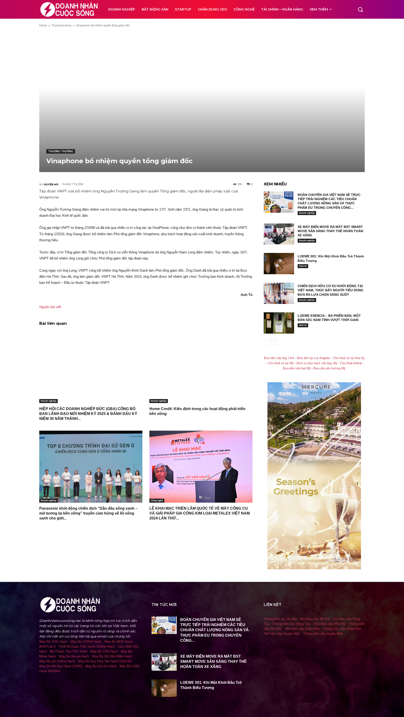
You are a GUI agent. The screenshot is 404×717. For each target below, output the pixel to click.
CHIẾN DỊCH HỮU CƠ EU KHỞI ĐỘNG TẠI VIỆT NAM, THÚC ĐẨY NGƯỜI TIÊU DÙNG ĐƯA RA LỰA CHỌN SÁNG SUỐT (330, 290)
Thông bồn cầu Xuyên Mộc (323, 633)
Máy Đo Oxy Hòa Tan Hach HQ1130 (104, 661)
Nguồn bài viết (50, 307)
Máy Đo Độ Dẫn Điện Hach (112, 656)
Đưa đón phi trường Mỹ (330, 368)
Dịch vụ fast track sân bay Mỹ (316, 363)
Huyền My (51, 184)
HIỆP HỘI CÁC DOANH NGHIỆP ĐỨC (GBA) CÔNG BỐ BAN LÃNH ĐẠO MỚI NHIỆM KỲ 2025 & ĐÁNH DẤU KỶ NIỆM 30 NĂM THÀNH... (88, 414)
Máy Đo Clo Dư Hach (101, 666)
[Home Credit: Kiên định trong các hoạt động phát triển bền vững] (200, 367)
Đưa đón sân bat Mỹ (297, 368)
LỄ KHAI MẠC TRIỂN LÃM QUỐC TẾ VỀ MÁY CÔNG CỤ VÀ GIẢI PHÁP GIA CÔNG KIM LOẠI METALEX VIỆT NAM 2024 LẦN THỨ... (199, 513)
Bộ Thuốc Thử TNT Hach (68, 651)
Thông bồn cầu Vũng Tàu (291, 624)
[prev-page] (267, 341)
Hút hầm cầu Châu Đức (302, 629)
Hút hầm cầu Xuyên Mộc (282, 633)
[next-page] (274, 341)
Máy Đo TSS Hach (104, 651)
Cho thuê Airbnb (351, 363)
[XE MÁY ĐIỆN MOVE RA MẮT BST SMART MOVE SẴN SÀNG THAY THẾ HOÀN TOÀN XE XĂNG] (279, 234)
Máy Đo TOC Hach (53, 641)
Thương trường (61, 25)
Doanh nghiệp (48, 401)
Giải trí (303, 266)
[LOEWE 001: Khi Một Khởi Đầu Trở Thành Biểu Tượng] (279, 263)
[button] (360, 9)
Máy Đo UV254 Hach (85, 641)
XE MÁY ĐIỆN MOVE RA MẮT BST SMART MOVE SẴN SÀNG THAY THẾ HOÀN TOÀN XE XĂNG (330, 231)
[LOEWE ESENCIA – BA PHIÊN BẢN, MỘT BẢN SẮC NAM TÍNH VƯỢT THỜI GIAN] (279, 323)
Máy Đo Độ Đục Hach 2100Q (60, 666)
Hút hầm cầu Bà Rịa (315, 619)
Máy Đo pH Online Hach (57, 661)
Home (43, 25)
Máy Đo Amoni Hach (74, 656)
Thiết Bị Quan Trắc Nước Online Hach (87, 646)
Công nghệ (157, 500)
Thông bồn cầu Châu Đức (342, 629)
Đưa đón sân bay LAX (279, 358)
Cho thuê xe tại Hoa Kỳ (349, 358)
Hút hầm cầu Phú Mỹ (330, 624)
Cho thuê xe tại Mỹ (281, 363)
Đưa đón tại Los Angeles (313, 358)
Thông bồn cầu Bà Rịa (280, 619)
